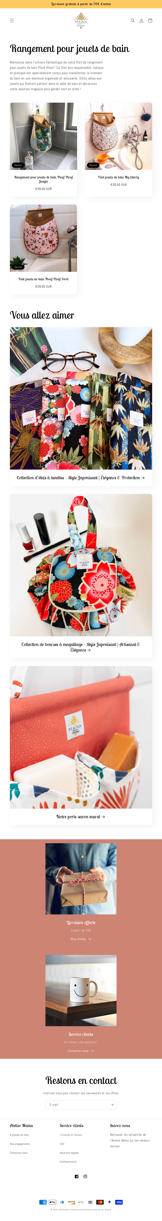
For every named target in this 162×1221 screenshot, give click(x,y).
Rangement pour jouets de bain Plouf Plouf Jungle (43, 179)
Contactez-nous (78, 1051)
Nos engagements (20, 1144)
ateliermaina (64, 1209)
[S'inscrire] (112, 1104)
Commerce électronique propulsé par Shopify (91, 1209)
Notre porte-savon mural (78, 816)
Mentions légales (69, 1153)
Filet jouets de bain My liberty (118, 177)
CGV (62, 1144)
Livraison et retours (71, 1135)
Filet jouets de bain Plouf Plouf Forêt (43, 279)
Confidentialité (68, 1161)
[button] (12, 20)
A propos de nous (19, 1135)
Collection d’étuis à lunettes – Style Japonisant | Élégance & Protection (78, 477)
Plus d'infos (78, 939)
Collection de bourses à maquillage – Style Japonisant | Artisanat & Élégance (81, 647)
